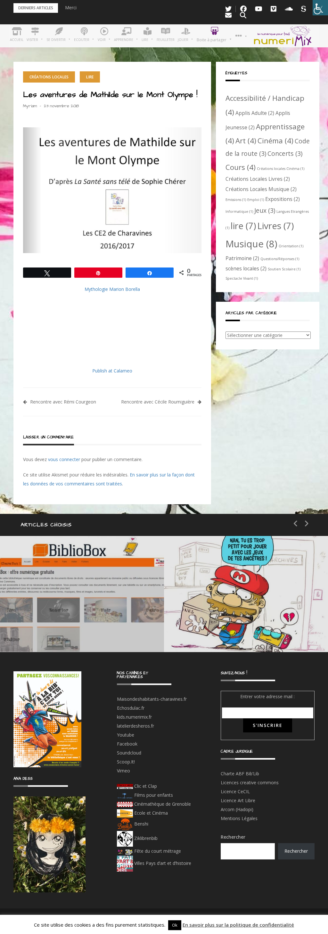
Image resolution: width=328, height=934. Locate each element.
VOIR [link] (204, 610)
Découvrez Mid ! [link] (220, 632)
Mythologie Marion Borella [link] (112, 289)
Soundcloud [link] (129, 753)
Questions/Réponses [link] (279, 259)
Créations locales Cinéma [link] (280, 168)
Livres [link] (275, 226)
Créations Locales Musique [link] (261, 189)
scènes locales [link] (246, 268)
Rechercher (233, 837)
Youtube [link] (125, 735)
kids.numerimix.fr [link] (134, 717)
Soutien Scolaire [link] (284, 269)
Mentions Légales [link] (239, 818)
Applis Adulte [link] (254, 112)
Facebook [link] (127, 744)
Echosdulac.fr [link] (130, 708)
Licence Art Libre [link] (238, 800)
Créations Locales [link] (49, 77)
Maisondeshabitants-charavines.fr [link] (152, 699)
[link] (320, 7)
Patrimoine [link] (242, 258)
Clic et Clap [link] (145, 786)
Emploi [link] (255, 199)
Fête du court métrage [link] (157, 851)
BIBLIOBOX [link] (46, 632)
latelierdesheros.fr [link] (135, 726)
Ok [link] (174, 925)
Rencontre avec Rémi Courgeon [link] (63, 402)
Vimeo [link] (123, 771)
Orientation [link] (291, 246)
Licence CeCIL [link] (235, 791)
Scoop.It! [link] (126, 762)
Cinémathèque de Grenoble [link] (162, 804)
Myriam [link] (30, 106)
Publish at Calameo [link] (112, 371)
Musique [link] (251, 243)
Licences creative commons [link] (250, 782)
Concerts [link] (284, 153)
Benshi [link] (141, 824)
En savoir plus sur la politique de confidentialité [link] (238, 925)
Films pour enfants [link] (153, 795)
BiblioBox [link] (59, 610)
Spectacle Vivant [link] (242, 278)
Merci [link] (71, 7)
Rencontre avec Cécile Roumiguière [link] (157, 402)
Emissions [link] (236, 199)
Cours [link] (241, 167)
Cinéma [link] (275, 140)
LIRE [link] (90, 77)
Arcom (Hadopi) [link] (237, 809)
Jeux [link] (264, 210)
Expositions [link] (282, 199)
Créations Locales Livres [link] (258, 178)
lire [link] (243, 226)
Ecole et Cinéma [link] (150, 813)
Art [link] (245, 140)
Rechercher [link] (296, 851)
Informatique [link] (239, 211)
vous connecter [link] (64, 459)
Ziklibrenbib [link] (145, 838)
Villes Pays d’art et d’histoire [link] (162, 863)
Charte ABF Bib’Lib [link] (240, 773)
